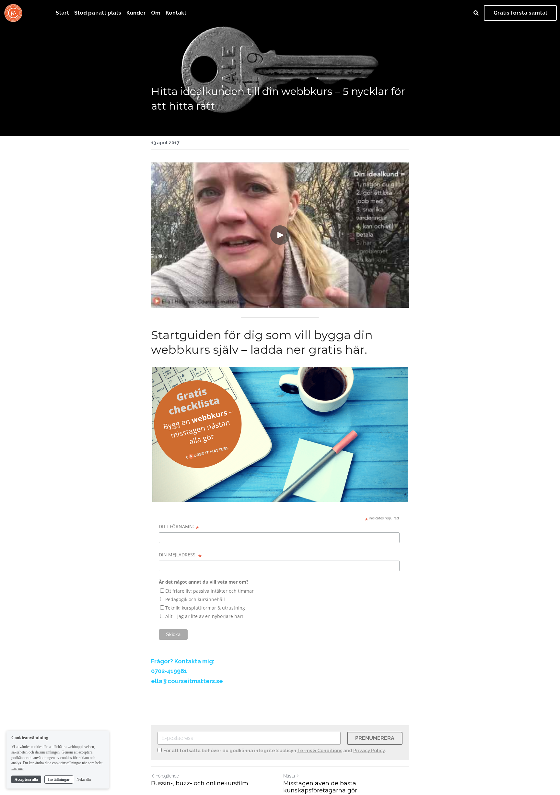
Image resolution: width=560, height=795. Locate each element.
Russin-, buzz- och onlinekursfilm (199, 783)
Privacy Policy (369, 750)
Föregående (167, 775)
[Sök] (476, 13)
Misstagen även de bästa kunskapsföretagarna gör (320, 787)
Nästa (289, 775)
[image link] (13, 12)
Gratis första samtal (520, 13)
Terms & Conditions (319, 750)
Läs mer (17, 768)
